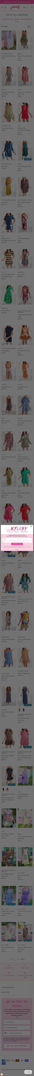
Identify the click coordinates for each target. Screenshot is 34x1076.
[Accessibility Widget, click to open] (1, 1074)
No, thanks (17, 549)
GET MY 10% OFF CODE (17, 544)
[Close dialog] (31, 526)
